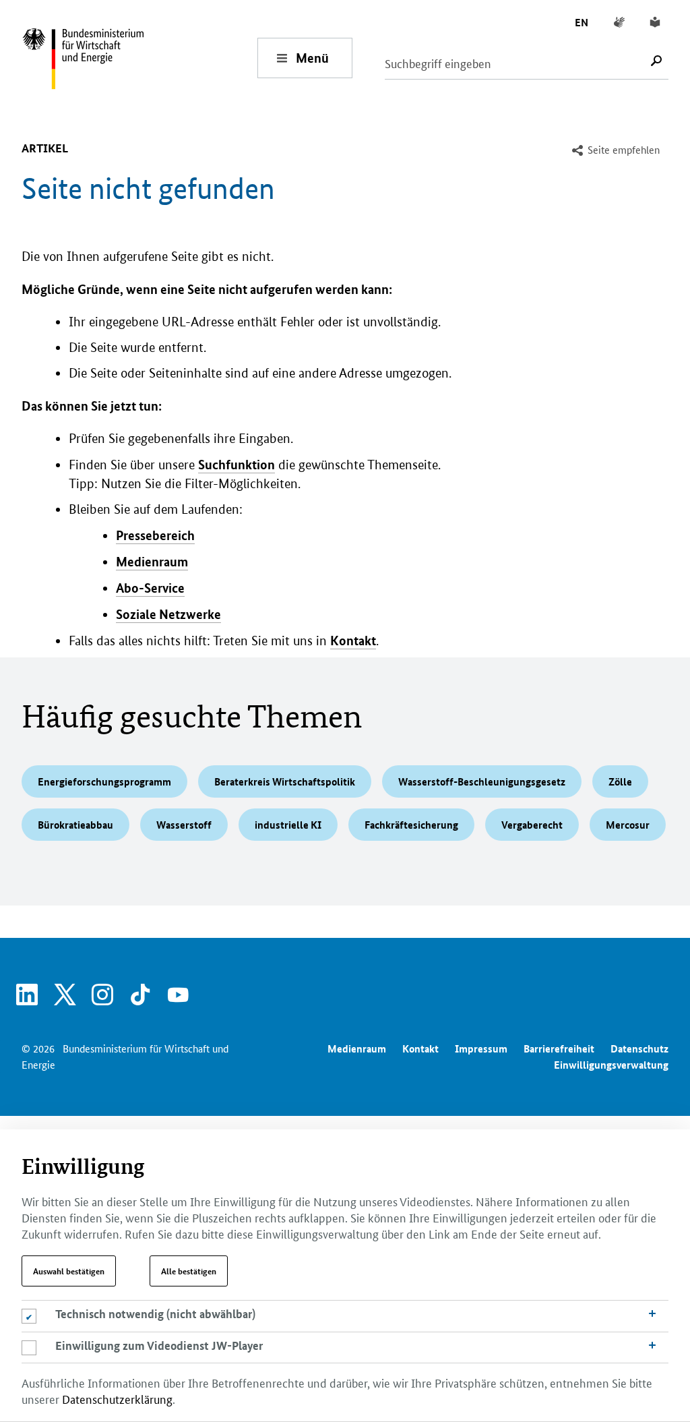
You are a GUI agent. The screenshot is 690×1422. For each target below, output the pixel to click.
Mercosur (628, 824)
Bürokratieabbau (75, 824)
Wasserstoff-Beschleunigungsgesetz (481, 781)
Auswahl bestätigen (68, 1271)
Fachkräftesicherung (411, 824)
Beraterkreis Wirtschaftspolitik (284, 781)
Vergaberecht (532, 824)
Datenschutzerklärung (117, 1398)
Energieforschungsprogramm (104, 781)
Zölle (620, 781)
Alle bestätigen (188, 1271)
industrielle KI (288, 824)
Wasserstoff (184, 824)
